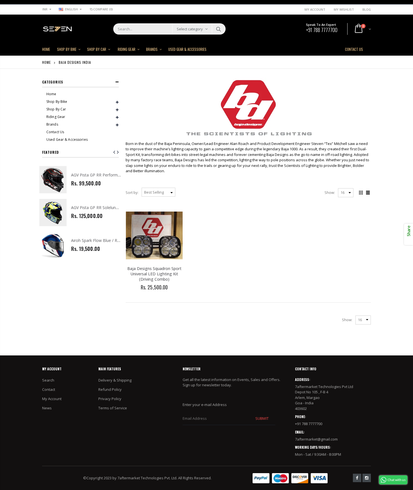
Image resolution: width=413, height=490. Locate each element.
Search (218, 29)
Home (46, 62)
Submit (261, 418)
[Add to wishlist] (139, 296)
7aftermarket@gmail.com (316, 439)
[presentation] (118, 152)
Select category (190, 28)
